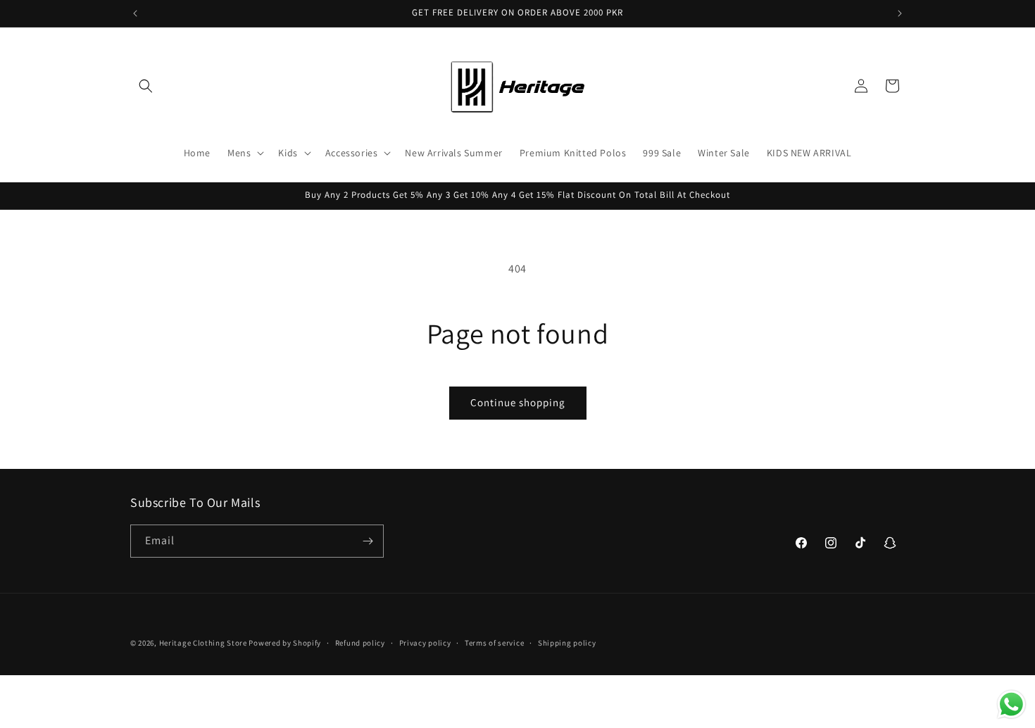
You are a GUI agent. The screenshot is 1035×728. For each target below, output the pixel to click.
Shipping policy (567, 643)
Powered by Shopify (285, 643)
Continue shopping (517, 402)
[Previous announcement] (135, 13)
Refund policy (360, 643)
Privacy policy (425, 643)
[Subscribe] (367, 541)
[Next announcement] (899, 13)
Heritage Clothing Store (203, 643)
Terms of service (494, 643)
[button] (145, 85)
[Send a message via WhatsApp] (1011, 704)
